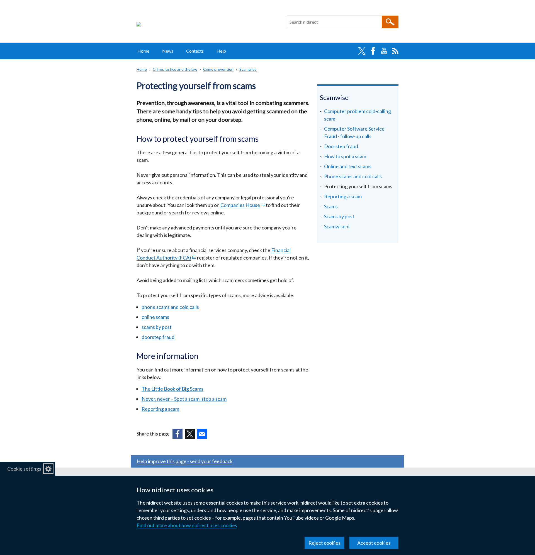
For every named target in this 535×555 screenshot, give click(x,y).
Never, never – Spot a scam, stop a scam (184, 399)
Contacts (195, 50)
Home (143, 50)
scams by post (157, 327)
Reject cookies (324, 543)
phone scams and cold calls (170, 307)
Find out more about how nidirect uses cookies (187, 525)
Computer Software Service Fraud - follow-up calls (354, 132)
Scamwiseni (336, 226)
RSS (395, 51)
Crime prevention (218, 69)
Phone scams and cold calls (353, 176)
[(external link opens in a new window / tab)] (177, 434)
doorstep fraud (158, 337)
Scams (331, 206)
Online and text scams (347, 166)
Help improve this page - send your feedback (185, 461)
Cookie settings (24, 469)
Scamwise (248, 69)
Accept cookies (374, 543)
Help (221, 50)
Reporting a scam (160, 409)
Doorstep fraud (341, 146)
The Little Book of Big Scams (172, 389)
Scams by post (339, 216)
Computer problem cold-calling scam (357, 115)
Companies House (242, 205)
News (167, 50)
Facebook (372, 51)
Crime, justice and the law (175, 69)
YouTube (384, 51)
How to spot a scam (345, 156)
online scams (155, 317)
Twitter (361, 51)
